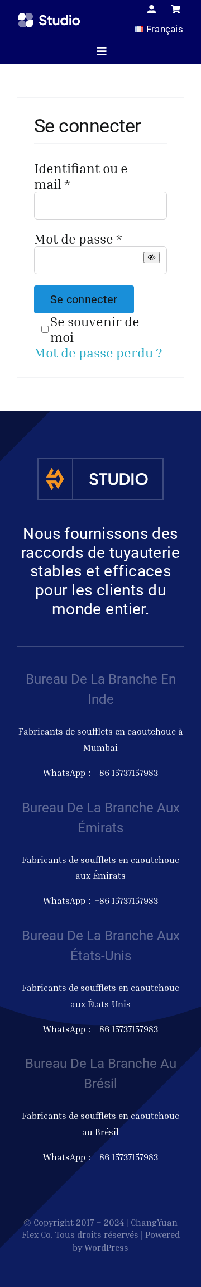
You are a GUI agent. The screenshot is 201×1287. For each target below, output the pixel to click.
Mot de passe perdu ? (98, 352)
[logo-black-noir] (49, 18)
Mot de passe (78, 238)
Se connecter (84, 299)
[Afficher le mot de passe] (151, 257)
